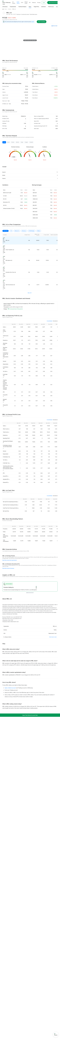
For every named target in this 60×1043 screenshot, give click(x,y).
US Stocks (13, 2)
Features (34, 2)
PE (11, 230)
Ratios (38, 230)
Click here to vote (52, 637)
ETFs (22, 2)
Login (44, 2)
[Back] (3, 9)
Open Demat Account (53, 2)
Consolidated (49, 321)
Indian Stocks (18, 2)
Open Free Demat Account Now (30, 715)
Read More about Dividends (8, 568)
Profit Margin (31, 230)
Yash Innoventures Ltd (10, 284)
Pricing (38, 2)
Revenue (24, 230)
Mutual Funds (26, 2)
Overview (6, 230)
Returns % (17, 230)
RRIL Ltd (7, 240)
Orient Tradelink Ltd (10, 249)
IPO (30, 2)
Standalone (55, 321)
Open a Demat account (10, 687)
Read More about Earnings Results (9, 560)
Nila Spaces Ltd (9, 260)
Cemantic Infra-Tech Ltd (11, 272)
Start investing (41, 21)
